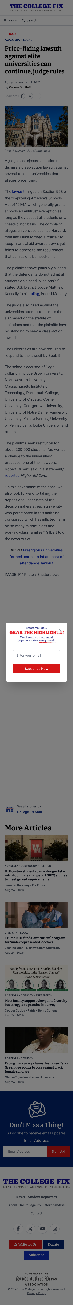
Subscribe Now (36, 668)
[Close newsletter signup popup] (59, 629)
